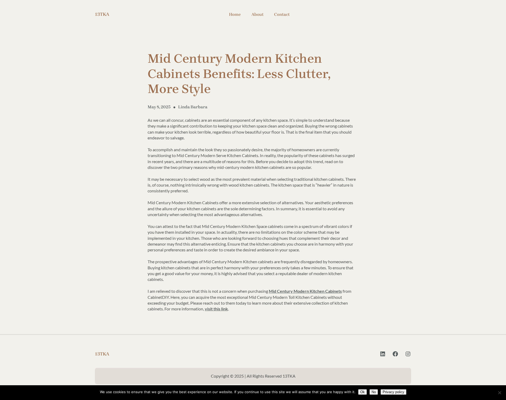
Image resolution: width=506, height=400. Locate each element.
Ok (362, 392)
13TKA (102, 14)
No (374, 392)
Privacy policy (393, 392)
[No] (499, 392)
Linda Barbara (192, 106)
